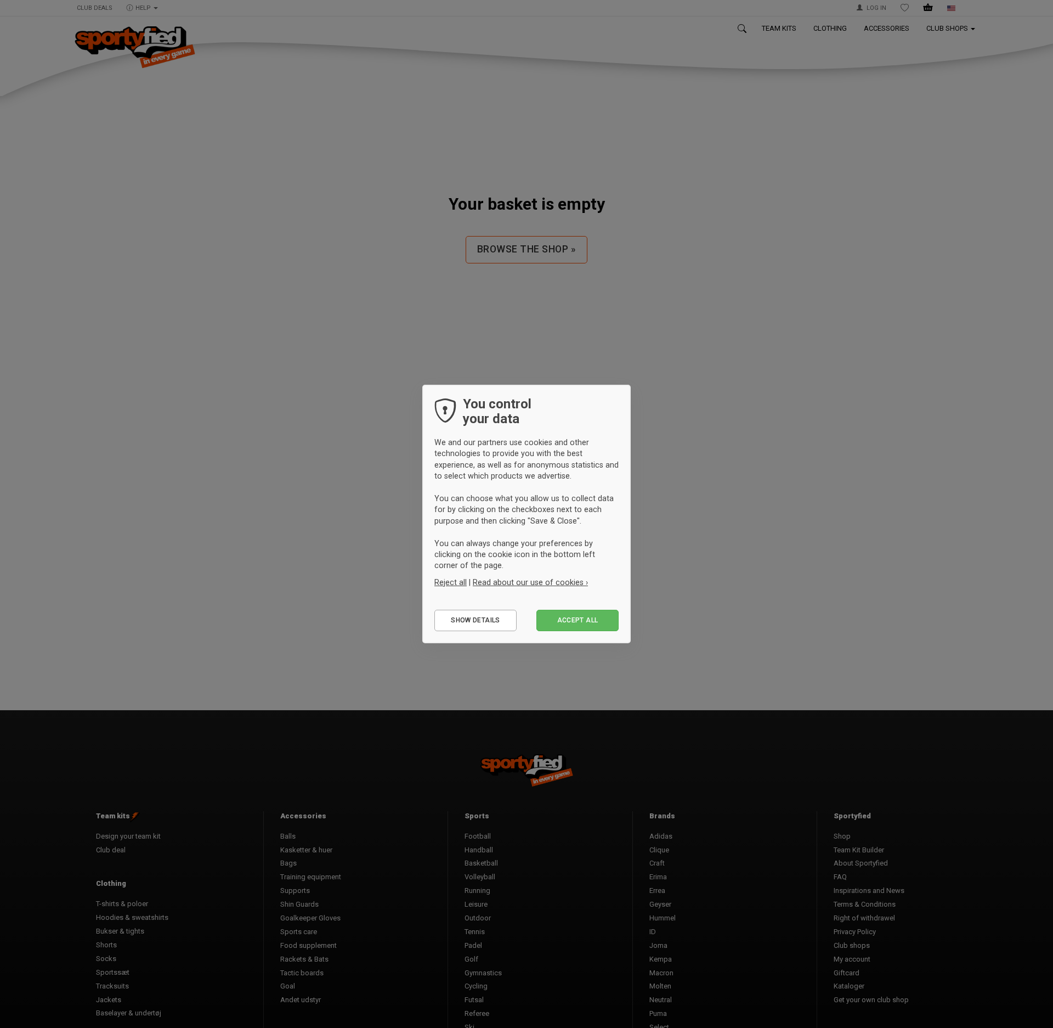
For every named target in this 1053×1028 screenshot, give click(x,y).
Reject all (450, 582)
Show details (475, 620)
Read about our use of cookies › (530, 582)
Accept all (577, 620)
